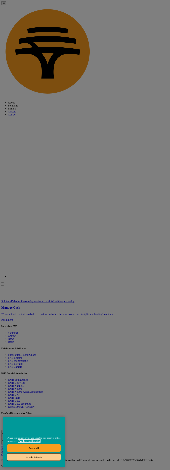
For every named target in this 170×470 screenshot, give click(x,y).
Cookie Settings (34, 457)
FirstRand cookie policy (29, 441)
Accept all (34, 448)
